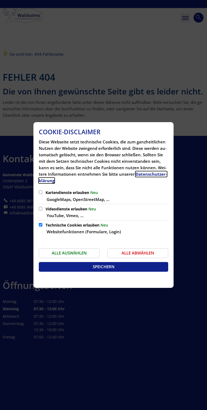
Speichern (104, 266)
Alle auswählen (69, 253)
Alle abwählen (138, 253)
